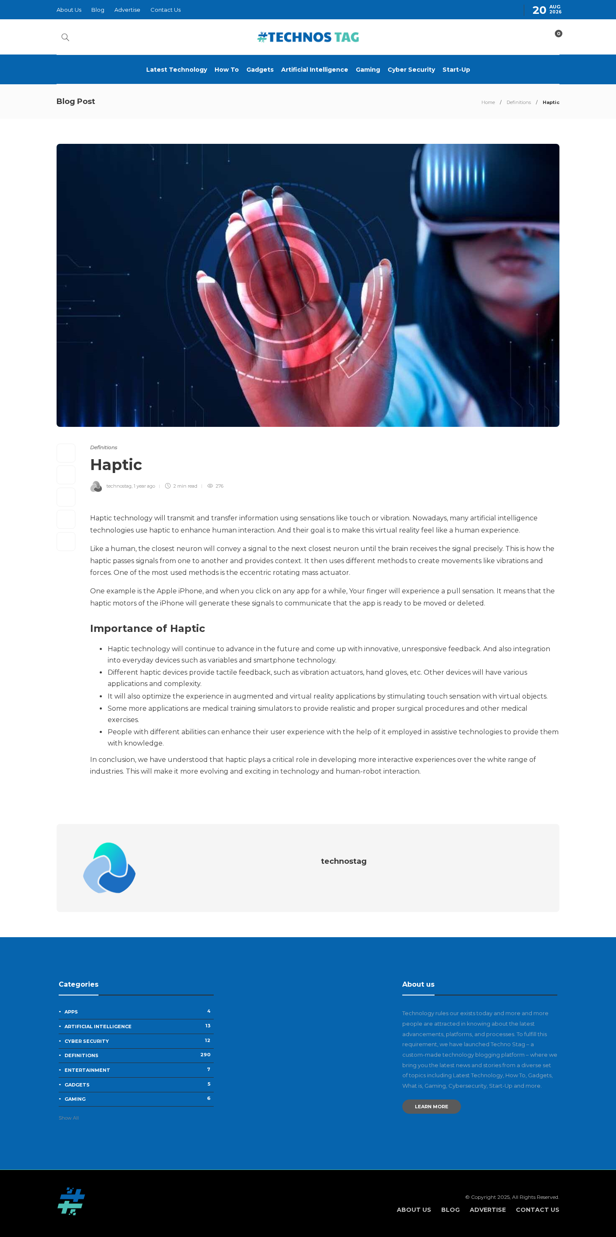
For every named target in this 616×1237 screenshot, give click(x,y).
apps (137, 1011)
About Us (69, 9)
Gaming (368, 69)
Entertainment (137, 1069)
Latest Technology (176, 69)
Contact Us (165, 9)
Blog (97, 9)
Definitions (519, 102)
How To (227, 69)
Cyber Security (411, 69)
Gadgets (260, 69)
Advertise (127, 9)
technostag (119, 486)
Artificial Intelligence (314, 69)
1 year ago (144, 486)
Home (488, 102)
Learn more (431, 1107)
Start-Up (456, 69)
